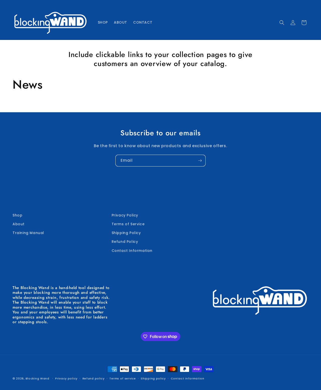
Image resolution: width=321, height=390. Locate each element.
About (19, 224)
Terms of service (122, 378)
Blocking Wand (37, 378)
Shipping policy (153, 378)
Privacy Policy (125, 215)
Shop (17, 215)
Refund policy (94, 378)
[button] (281, 22)
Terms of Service (128, 224)
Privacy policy (66, 378)
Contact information (187, 378)
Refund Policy (125, 241)
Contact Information (132, 250)
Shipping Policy (126, 232)
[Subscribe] (199, 160)
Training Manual (28, 232)
